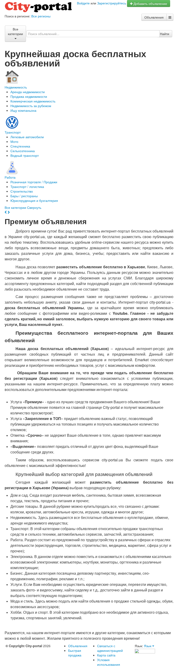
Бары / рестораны (24, 195)
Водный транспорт (24, 155)
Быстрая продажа (74, 652)
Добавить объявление (150, 3)
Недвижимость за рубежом (30, 105)
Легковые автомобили (27, 136)
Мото (14, 141)
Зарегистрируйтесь (111, 3)
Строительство (21, 191)
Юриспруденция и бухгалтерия (34, 200)
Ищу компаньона (23, 110)
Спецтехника (20, 146)
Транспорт (13, 132)
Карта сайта (106, 655)
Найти (164, 33)
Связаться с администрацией (110, 648)
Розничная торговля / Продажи (33, 182)
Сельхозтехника (22, 150)
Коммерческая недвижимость (32, 101)
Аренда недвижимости (27, 91)
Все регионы (41, 16)
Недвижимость (16, 87)
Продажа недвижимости (28, 96)
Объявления (154, 17)
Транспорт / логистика (27, 186)
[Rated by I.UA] (145, 650)
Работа (10, 177)
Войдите (83, 3)
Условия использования (108, 662)
